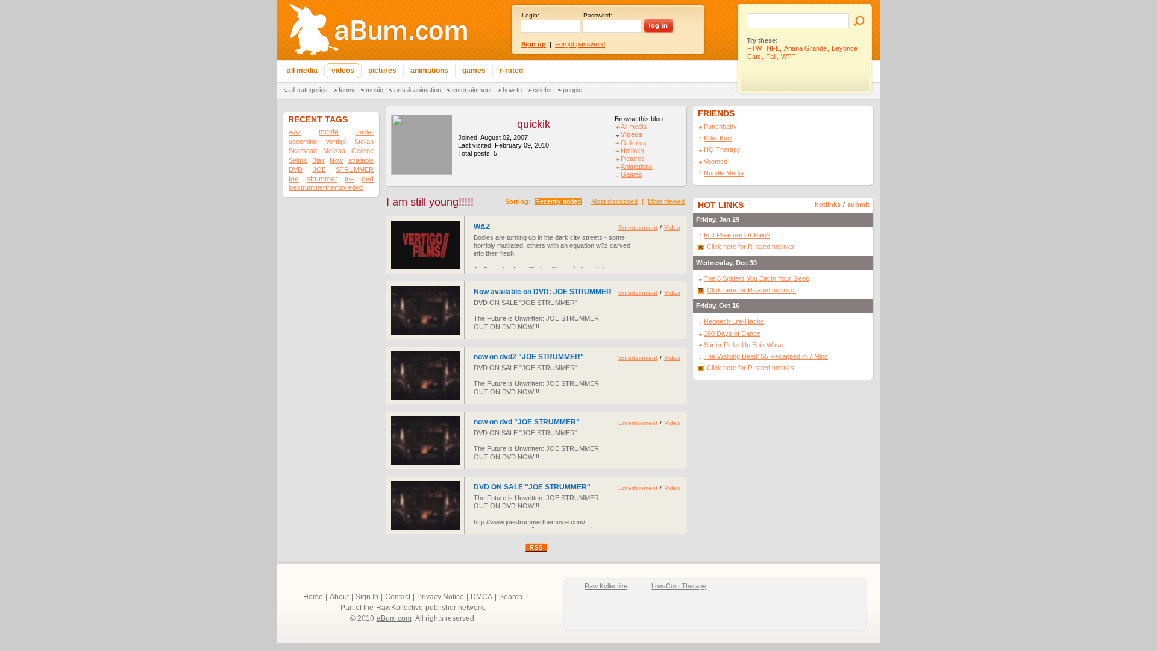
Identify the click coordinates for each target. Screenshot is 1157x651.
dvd (368, 179)
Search (510, 597)
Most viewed (666, 201)
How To (512, 89)
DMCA (481, 597)
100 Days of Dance (732, 333)
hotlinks (828, 204)
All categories (308, 89)
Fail (771, 56)
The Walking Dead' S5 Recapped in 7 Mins (766, 356)
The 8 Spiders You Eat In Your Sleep (756, 278)
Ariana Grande (805, 48)
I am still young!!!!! (430, 202)
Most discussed (614, 201)
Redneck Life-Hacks (734, 321)
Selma (298, 160)
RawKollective (399, 607)
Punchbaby (720, 126)
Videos (631, 134)
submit (858, 204)
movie (329, 132)
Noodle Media (724, 173)
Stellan (364, 141)
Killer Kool (718, 138)
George (362, 150)
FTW (754, 48)
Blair (318, 160)
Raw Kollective (606, 586)
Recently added (558, 201)
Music (374, 89)
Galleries (634, 142)
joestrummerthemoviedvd (326, 187)
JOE (319, 169)
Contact (397, 597)
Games (631, 174)
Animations (637, 166)
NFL (773, 48)
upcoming (303, 141)
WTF (788, 56)
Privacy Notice (440, 597)
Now (336, 160)
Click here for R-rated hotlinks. (751, 246)
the (349, 179)
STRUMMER (355, 169)
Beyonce (845, 48)
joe (294, 179)
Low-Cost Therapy (678, 586)
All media (634, 126)
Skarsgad (303, 150)
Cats (754, 56)
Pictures (633, 158)
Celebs (542, 89)
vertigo (336, 141)
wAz (295, 132)
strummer (322, 179)
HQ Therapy (722, 149)
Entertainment (472, 89)
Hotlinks (632, 150)
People (572, 89)
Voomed (715, 161)
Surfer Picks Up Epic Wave (743, 344)
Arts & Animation (417, 89)
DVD (296, 169)
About (339, 597)
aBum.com (394, 618)
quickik (533, 124)
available (361, 160)
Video (672, 227)
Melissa (334, 150)
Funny (347, 89)
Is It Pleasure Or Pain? (737, 235)
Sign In (367, 597)
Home (313, 597)
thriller (365, 132)
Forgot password (580, 44)
